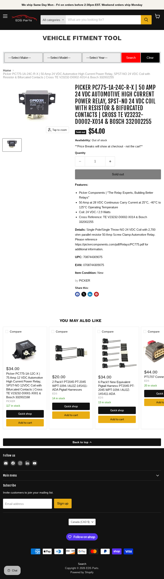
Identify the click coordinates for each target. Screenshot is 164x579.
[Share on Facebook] (77, 294)
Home (7, 70)
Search (82, 563)
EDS (54, 393)
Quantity (80, 152)
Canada (80, 521)
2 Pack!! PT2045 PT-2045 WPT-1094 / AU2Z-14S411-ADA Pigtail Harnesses (70, 385)
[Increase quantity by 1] (110, 161)
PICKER (84, 280)
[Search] (146, 19)
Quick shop (25, 413)
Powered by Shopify (82, 572)
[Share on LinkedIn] (90, 294)
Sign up (62, 503)
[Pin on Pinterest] (96, 294)
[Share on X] (83, 294)
